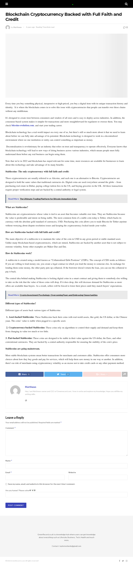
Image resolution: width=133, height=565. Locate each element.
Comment (10, 428)
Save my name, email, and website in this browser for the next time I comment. (41, 484)
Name (8, 460)
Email (8, 472)
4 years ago (30, 27)
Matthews (17, 27)
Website (72, 472)
